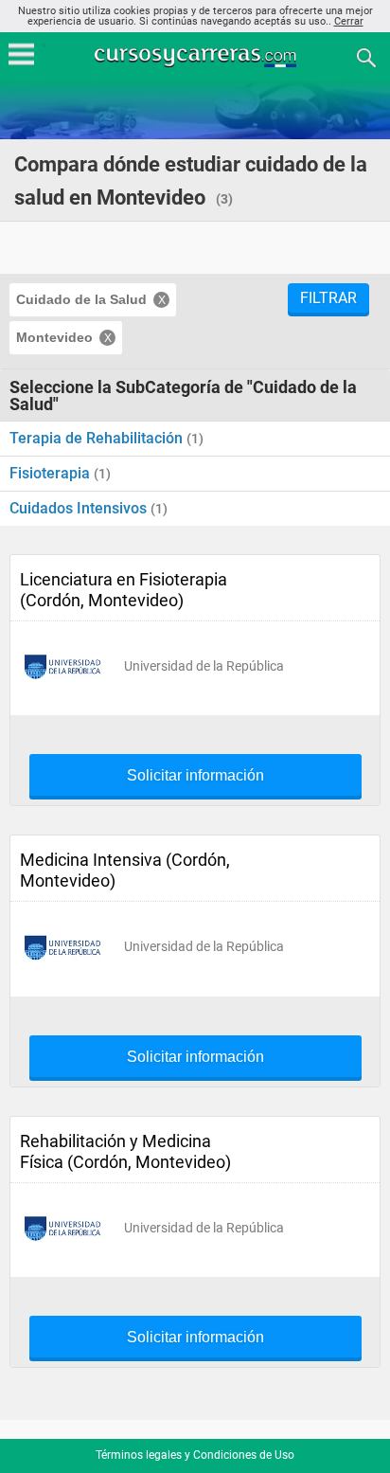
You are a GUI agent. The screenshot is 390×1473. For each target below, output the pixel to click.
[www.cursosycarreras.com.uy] (197, 56)
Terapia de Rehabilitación (97, 438)
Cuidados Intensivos (80, 508)
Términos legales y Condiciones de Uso (195, 1455)
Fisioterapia (51, 473)
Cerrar (348, 21)
